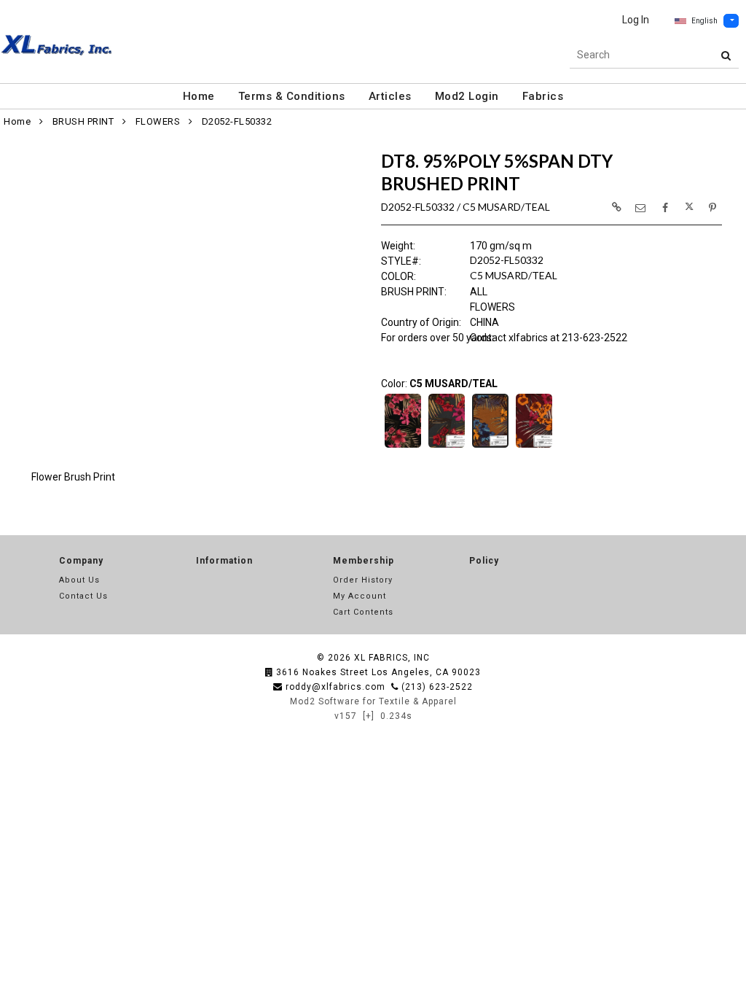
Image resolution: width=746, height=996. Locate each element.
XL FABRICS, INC (392, 658)
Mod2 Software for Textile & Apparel (373, 701)
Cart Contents (363, 612)
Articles (390, 96)
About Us (79, 580)
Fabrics (543, 96)
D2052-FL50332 (237, 121)
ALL (478, 291)
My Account (359, 596)
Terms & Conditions (291, 96)
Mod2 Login (467, 96)
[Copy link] (616, 207)
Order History (363, 580)
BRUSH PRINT (83, 121)
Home (199, 96)
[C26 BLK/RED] (403, 446)
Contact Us (83, 596)
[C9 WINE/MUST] (534, 446)
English (704, 21)
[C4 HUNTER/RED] (446, 446)
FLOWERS (158, 121)
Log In (635, 20)
